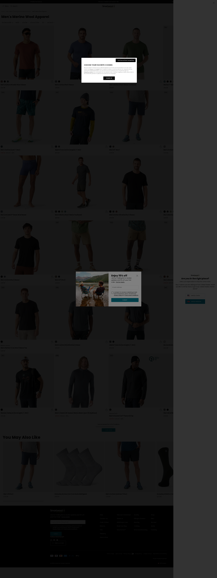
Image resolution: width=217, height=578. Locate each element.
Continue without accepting (126, 60)
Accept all (109, 78)
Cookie (97, 69)
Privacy (91, 69)
